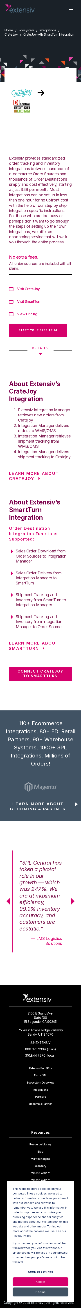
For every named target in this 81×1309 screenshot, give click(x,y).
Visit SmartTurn (29, 301)
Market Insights (40, 1158)
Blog (40, 1151)
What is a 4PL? (40, 1180)
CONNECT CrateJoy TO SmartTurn (40, 673)
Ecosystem (26, 30)
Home (8, 30)
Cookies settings (40, 1271)
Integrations (48, 30)
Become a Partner (40, 1104)
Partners (40, 1096)
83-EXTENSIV (40, 1043)
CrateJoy (11, 34)
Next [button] (74, 901)
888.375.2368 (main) (40, 1049)
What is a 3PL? (40, 1173)
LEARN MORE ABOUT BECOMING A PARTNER (38, 806)
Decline (41, 1292)
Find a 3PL (40, 1075)
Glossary (40, 1166)
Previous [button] (6, 901)
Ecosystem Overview (40, 1082)
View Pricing (27, 314)
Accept (40, 1281)
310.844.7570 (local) (40, 1055)
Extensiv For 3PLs (40, 1068)
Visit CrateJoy (28, 289)
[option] (40, 786)
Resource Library (40, 1144)
